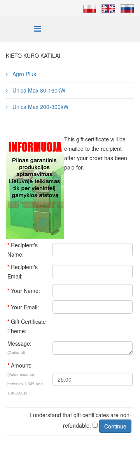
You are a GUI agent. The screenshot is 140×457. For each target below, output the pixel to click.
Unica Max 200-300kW (39, 107)
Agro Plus (23, 74)
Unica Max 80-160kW (38, 90)
